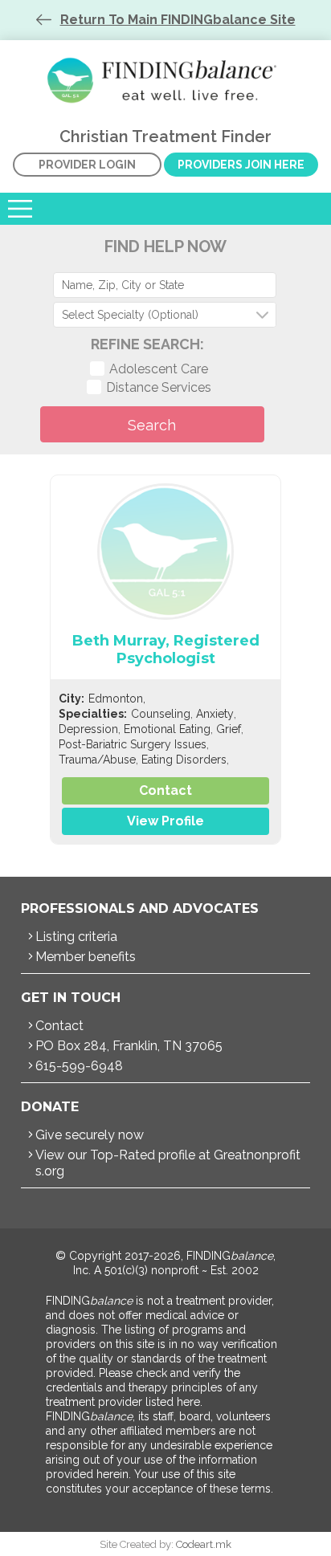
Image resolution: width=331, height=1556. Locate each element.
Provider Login (87, 164)
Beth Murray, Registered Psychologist (165, 649)
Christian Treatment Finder (165, 80)
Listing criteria (76, 936)
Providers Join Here (241, 164)
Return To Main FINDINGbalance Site (178, 19)
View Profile (165, 821)
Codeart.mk (203, 1544)
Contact (165, 790)
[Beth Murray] (165, 551)
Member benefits (85, 956)
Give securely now (89, 1135)
